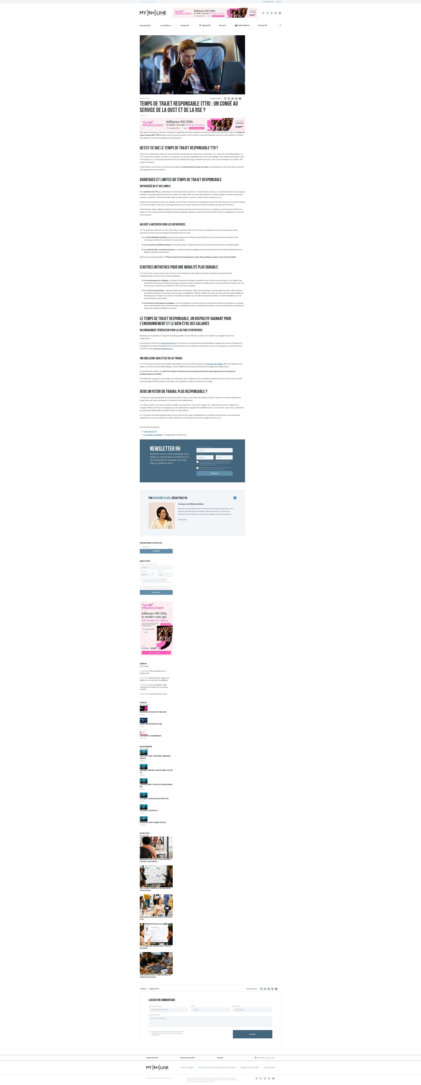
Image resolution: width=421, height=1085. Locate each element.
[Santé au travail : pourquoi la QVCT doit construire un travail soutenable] (156, 876)
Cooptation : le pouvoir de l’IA (149, 811)
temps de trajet (154, 988)
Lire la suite (182, 519)
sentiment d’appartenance (163, 349)
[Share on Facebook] (225, 98)
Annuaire (222, 25)
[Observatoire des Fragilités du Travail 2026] (143, 708)
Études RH (185, 25)
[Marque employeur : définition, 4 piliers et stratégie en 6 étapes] (156, 905)
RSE (183, 212)
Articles (142, 98)
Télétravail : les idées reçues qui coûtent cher (154, 799)
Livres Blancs (165, 25)
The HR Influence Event (158, 694)
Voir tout (143, 666)
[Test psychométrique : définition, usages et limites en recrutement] (156, 934)
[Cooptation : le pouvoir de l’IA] (143, 807)
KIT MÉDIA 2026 (268, 2)
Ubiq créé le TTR (150, 431)
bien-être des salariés (215, 364)
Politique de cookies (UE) (249, 1067)
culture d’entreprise (168, 343)
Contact (278, 2)
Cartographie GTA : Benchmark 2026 (150, 736)
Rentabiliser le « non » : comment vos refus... (153, 822)
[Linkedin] (275, 13)
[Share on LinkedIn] (236, 98)
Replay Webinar (244, 25)
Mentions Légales (187, 1067)
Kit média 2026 (269, 1067)
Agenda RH (206, 25)
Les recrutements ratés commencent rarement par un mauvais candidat (154, 687)
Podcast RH (262, 25)
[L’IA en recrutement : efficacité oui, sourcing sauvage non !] (143, 781)
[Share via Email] (240, 98)
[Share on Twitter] (228, 98)
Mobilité (143, 988)
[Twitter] (267, 13)
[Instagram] (271, 13)
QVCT (148, 98)
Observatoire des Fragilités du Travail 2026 (153, 712)
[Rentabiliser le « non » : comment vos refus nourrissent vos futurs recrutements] (143, 818)
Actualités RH (145, 25)
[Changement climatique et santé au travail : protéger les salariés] (143, 766)
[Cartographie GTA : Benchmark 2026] (143, 732)
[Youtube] (280, 13)
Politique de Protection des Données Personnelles (217, 1067)
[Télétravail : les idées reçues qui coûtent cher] (143, 795)
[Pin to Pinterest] (232, 98)
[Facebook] (263, 13)
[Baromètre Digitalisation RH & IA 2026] (143, 720)
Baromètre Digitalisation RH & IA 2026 (151, 724)
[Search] (280, 25)
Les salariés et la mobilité (153, 435)
